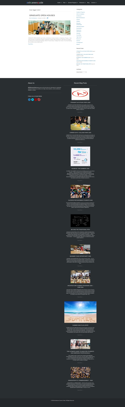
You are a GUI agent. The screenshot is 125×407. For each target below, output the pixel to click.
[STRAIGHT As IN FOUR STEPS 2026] (80, 93)
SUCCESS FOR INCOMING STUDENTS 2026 (85, 60)
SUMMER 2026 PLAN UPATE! (80, 325)
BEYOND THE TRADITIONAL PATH (83, 63)
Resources (81, 2)
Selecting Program (80, 26)
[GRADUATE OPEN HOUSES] (49, 28)
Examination (79, 28)
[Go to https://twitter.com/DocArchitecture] (32, 99)
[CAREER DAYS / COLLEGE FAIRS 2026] (80, 123)
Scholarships (79, 24)
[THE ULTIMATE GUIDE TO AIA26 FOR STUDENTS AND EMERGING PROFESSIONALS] (80, 344)
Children (78, 21)
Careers (78, 19)
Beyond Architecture (80, 17)
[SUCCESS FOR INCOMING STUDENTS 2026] (80, 191)
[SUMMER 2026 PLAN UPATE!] (80, 311)
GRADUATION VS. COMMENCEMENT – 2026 (80, 380)
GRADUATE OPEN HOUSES (42, 15)
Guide (58, 2)
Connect (93, 2)
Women (78, 44)
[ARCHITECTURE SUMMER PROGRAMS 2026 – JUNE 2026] (80, 276)
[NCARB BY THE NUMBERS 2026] (80, 156)
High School (78, 37)
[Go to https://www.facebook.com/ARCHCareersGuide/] (29, 99)
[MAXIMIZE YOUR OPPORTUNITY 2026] (80, 249)
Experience (78, 30)
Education (78, 23)
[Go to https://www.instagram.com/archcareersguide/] (36, 99)
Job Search (78, 31)
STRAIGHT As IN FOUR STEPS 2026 (84, 51)
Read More (30, 44)
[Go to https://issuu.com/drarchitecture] (39, 99)
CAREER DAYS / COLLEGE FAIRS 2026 (84, 54)
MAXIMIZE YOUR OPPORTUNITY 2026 (80, 256)
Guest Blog (78, 35)
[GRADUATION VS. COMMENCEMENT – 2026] (80, 372)
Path (64, 2)
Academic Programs (80, 12)
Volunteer (78, 33)
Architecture (78, 15)
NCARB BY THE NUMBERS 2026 (83, 57)
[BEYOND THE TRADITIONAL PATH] (80, 220)
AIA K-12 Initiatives (80, 14)
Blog (88, 2)
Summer (78, 40)
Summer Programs (72, 2)
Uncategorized (79, 42)
